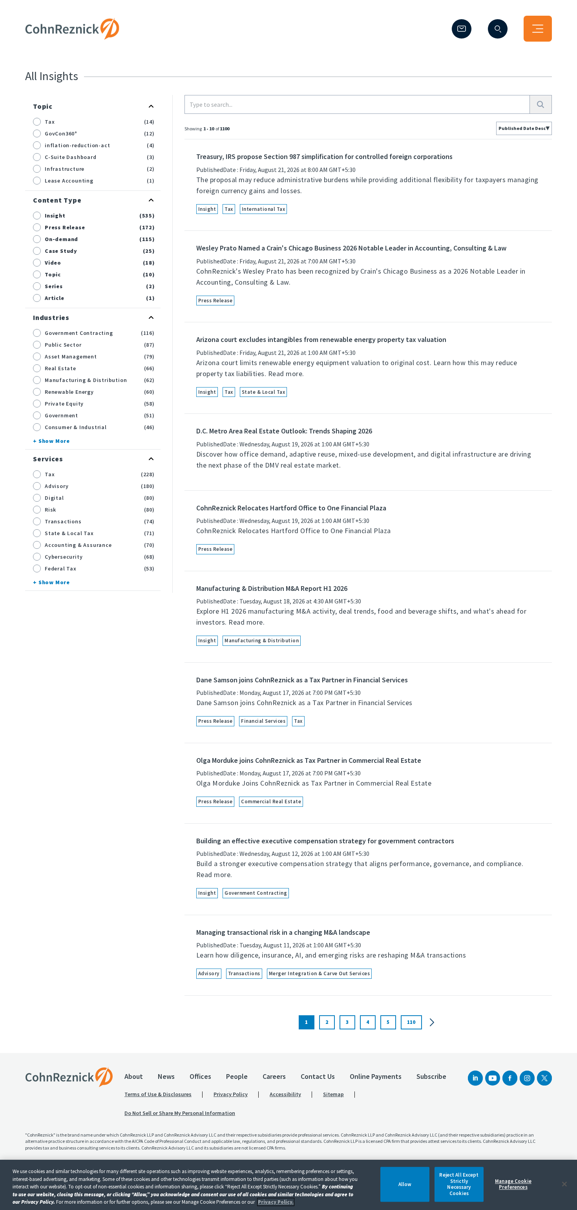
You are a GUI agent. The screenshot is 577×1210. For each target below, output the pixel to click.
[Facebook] (509, 1078)
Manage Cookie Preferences (513, 1184)
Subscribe (431, 1076)
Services (48, 458)
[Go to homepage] (69, 1077)
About (133, 1076)
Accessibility (285, 1094)
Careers (274, 1076)
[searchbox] (357, 104)
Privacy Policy (231, 1094)
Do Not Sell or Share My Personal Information (179, 1113)
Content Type (57, 200)
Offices (200, 1076)
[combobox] (524, 128)
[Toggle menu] (538, 29)
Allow (405, 1184)
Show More (54, 440)
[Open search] (498, 29)
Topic (43, 106)
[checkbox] (37, 122)
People (237, 1076)
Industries (51, 317)
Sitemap (333, 1094)
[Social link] (475, 1078)
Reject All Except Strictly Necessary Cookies (458, 1184)
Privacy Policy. (276, 1202)
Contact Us (318, 1076)
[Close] (564, 1184)
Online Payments (376, 1076)
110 (411, 1022)
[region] (288, 1185)
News (166, 1076)
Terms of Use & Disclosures (158, 1094)
